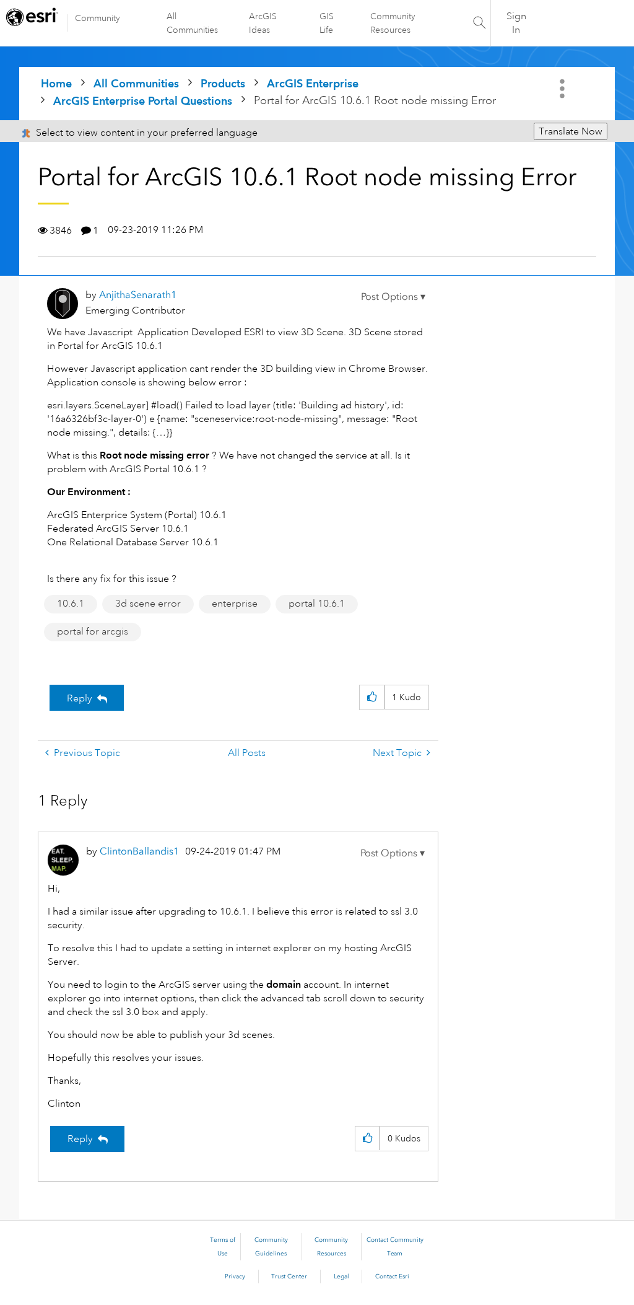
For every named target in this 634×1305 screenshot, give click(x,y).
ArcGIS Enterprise (312, 83)
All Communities (192, 23)
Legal (341, 1276)
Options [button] (563, 88)
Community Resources (392, 23)
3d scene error (148, 603)
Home (56, 83)
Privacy (235, 1276)
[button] (393, 296)
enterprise (235, 603)
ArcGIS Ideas (263, 23)
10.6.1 (70, 603)
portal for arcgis (92, 631)
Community (97, 18)
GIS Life (326, 23)
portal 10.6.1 (317, 603)
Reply (79, 698)
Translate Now (570, 131)
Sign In (516, 23)
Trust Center (289, 1276)
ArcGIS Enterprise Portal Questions (142, 100)
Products (223, 83)
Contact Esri (392, 1276)
